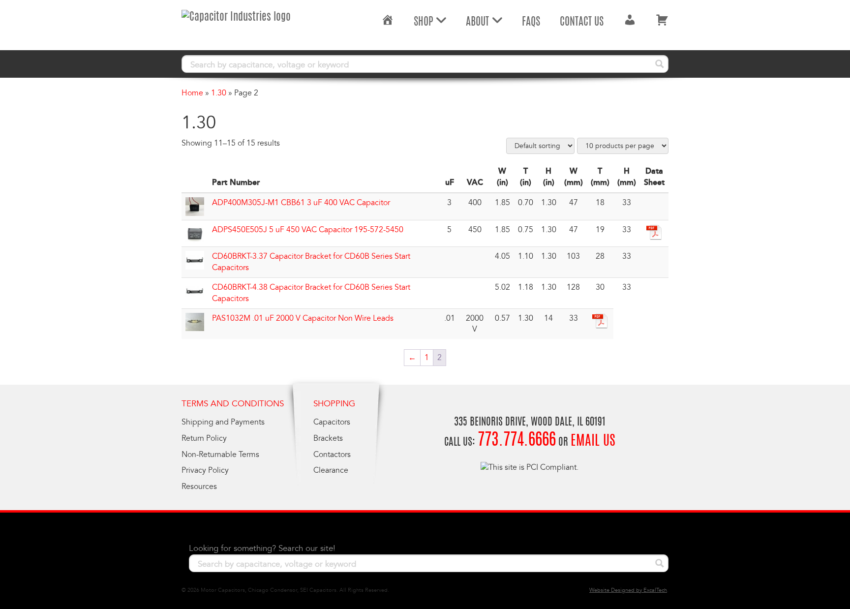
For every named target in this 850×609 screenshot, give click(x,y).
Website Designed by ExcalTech (628, 590)
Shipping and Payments (223, 422)
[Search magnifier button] (659, 64)
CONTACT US (582, 22)
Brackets (328, 438)
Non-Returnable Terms (220, 454)
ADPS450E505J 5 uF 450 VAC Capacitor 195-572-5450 (307, 230)
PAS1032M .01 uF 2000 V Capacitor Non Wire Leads (303, 318)
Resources (199, 486)
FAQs (531, 22)
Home (192, 93)
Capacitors (331, 422)
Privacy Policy (205, 470)
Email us (593, 442)
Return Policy (204, 438)
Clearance (330, 470)
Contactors (332, 454)
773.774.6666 (517, 441)
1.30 (218, 93)
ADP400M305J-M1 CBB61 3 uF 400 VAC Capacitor (301, 203)
